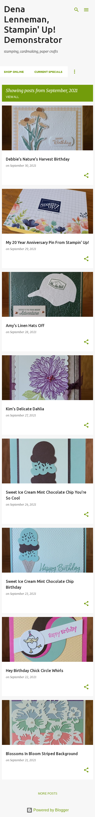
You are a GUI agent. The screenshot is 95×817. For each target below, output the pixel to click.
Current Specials (48, 72)
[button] (86, 176)
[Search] (76, 10)
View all (12, 97)
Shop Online (14, 72)
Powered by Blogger (50, 810)
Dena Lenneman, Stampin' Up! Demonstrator (33, 24)
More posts (47, 793)
